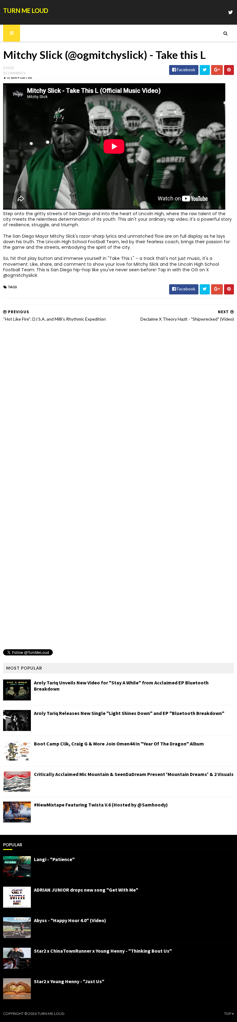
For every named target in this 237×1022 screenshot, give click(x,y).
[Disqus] (118, 405)
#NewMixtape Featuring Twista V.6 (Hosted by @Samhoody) (101, 805)
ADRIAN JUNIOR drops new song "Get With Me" (86, 890)
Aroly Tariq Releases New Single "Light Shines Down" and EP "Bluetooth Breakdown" (129, 713)
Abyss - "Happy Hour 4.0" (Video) (70, 920)
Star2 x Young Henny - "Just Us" (69, 981)
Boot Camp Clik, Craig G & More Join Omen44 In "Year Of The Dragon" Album (119, 744)
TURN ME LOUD (25, 10)
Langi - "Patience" (54, 859)
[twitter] (230, 12)
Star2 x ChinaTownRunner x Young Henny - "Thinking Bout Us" (103, 951)
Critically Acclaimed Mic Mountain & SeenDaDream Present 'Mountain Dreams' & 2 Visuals (134, 774)
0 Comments (14, 73)
